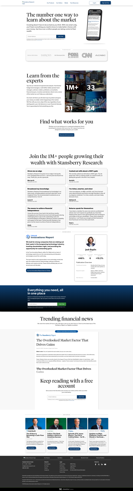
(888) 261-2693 (25, 468)
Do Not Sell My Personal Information (77, 470)
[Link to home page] (29, 2)
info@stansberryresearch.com (28, 465)
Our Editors (59, 3)
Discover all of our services (66, 135)
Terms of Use (62, 472)
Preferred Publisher (100, 457)
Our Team (46, 465)
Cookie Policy (62, 468)
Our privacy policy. (40, 307)
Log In (94, 3)
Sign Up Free (105, 3)
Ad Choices (62, 465)
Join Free (60, 36)
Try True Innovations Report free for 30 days (39, 270)
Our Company (47, 463)
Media (66, 3)
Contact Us (46, 470)
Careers (46, 468)
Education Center (84, 457)
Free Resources (74, 3)
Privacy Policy (62, 463)
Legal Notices (73, 465)
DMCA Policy (73, 463)
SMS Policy (72, 468)
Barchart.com (31, 479)
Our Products (50, 3)
